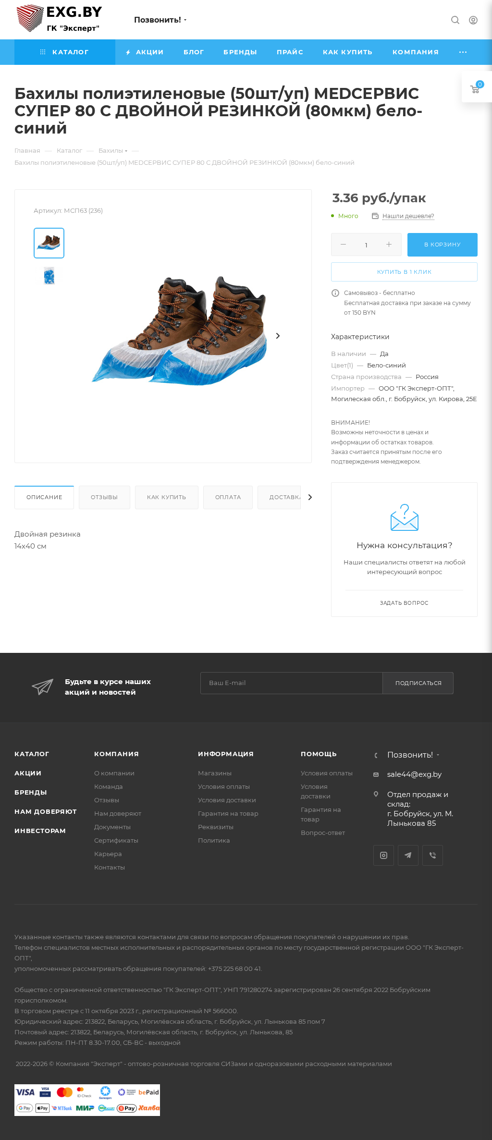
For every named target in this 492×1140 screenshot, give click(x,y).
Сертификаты (116, 840)
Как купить (166, 497)
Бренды (30, 792)
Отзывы (104, 497)
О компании (114, 773)
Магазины (215, 773)
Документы (112, 827)
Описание (44, 497)
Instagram (383, 855)
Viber (432, 855)
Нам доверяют (45, 811)
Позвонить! (157, 20)
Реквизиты (216, 827)
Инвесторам (40, 830)
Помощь (319, 754)
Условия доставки (227, 800)
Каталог (31, 754)
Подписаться (418, 683)
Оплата (228, 497)
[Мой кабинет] (473, 21)
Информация (226, 754)
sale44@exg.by (414, 774)
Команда (108, 786)
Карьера (108, 854)
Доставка (286, 497)
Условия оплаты (224, 786)
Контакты (109, 867)
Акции (28, 773)
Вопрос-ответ (323, 832)
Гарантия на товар (228, 813)
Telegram (408, 855)
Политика (214, 840)
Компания (116, 754)
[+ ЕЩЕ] (463, 52)
